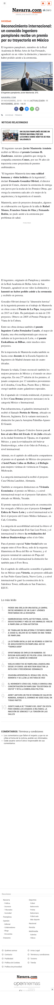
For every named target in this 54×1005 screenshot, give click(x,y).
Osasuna (6, 938)
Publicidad (9, 959)
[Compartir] (16, 108)
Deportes (32, 900)
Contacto (8, 955)
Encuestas (8, 934)
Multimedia (33, 931)
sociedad (9, 115)
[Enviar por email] (37, 108)
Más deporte (35, 920)
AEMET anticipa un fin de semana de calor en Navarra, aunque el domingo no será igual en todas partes (30, 697)
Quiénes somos (11, 950)
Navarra (6, 900)
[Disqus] (26, 782)
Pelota (32, 910)
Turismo (33, 959)
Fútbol (32, 903)
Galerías (33, 935)
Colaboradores (9, 927)
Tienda (33, 963)
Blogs (6, 931)
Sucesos (7, 906)
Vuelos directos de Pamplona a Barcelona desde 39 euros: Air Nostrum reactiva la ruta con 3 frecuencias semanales (29, 666)
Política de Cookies (12, 963)
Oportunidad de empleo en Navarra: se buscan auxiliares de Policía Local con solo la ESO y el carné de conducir (30, 655)
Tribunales (8, 910)
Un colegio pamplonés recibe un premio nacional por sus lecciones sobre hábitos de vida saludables (35, 136)
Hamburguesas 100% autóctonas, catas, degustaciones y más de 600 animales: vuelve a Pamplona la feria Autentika (30, 621)
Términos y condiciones (31, 731)
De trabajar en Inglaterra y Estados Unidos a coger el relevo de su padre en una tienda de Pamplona (30, 633)
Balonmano (34, 913)
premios (18, 115)
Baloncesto (34, 906)
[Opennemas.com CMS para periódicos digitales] (27, 986)
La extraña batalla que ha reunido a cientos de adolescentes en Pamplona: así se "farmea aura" (30, 644)
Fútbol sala (34, 916)
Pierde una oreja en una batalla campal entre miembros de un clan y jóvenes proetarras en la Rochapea (28, 610)
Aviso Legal (35, 950)
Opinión (6, 921)
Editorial (7, 924)
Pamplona (7, 917)
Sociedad (7, 913)
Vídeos (32, 938)
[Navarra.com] (26, 10)
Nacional (32, 923)
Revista (32, 927)
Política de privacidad (13, 967)
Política (7, 903)
